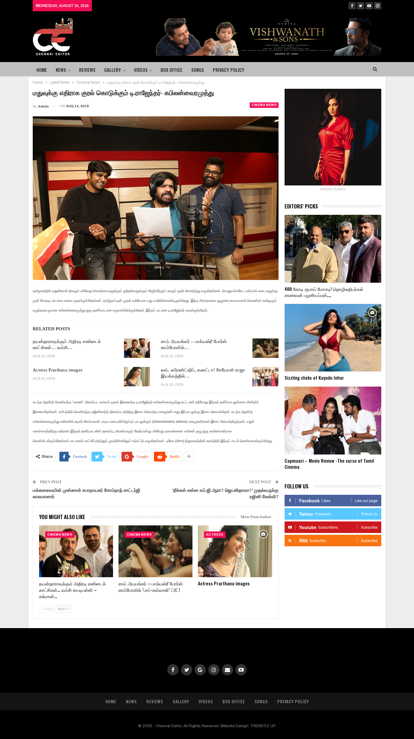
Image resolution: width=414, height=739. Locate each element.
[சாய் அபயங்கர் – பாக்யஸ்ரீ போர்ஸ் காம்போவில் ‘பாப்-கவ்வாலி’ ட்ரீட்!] (265, 348)
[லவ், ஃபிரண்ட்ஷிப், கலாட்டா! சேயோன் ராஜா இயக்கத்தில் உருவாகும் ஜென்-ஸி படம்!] (265, 376)
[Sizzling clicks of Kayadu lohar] (333, 338)
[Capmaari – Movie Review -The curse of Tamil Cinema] (333, 420)
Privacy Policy (228, 69)
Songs (197, 69)
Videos (141, 69)
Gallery (112, 69)
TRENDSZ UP (263, 726)
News (61, 69)
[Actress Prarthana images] (137, 376)
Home (41, 69)
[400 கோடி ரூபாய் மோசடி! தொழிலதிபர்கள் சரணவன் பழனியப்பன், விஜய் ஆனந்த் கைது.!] (333, 249)
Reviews (87, 69)
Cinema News (264, 105)
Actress (214, 534)
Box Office (171, 69)
